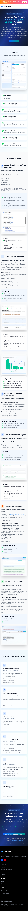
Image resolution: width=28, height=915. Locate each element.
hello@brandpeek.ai (17, 840)
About (2, 881)
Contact (3, 883)
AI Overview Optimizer (6, 869)
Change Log (4, 874)
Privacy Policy (4, 891)
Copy (25, 2)
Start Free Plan (13, 41)
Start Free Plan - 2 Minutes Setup (13, 834)
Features (3, 867)
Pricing (2, 872)
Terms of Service (5, 893)
